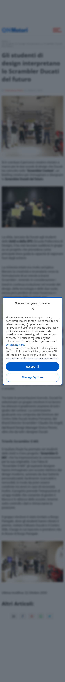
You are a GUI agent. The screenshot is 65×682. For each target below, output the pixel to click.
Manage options (32, 377)
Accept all (32, 366)
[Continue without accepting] (32, 308)
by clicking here (15, 344)
